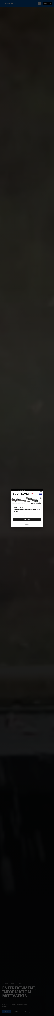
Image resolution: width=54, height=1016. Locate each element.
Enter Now (27, 519)
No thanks (27, 524)
